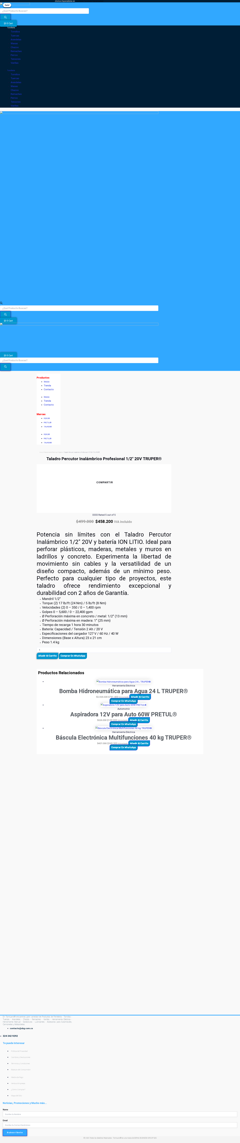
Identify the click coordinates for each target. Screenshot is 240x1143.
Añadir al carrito (47, 655)
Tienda (47, 385)
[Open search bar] (1, 303)
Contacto (49, 389)
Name (5, 1110)
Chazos (15, 47)
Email (5, 1120)
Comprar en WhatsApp (73, 655)
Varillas (14, 62)
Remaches (16, 51)
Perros (14, 55)
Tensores (16, 59)
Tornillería (11, 28)
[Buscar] (5, 18)
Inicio (46, 381)
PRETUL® (47, 423)
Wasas (14, 43)
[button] (104, 488)
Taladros (60, 452)
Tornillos (15, 31)
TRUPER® (48, 427)
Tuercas (15, 35)
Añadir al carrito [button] (140, 697)
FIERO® (47, 418)
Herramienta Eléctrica (50, 452)
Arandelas (16, 39)
